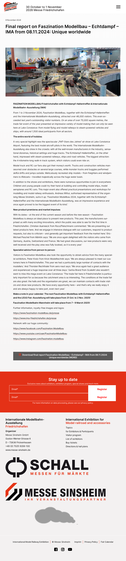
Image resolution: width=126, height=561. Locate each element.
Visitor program (73, 435)
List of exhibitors (74, 439)
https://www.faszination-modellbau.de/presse (36, 313)
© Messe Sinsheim (61, 542)
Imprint (77, 542)
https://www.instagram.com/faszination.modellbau (38, 338)
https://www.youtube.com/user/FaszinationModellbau (40, 333)
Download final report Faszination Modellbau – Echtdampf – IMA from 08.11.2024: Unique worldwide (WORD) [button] (65, 356)
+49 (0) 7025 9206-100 (18, 446)
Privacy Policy (91, 542)
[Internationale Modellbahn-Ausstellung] (11, 6)
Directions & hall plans (77, 446)
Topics (69, 427)
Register (102, 389)
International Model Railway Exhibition (31, 542)
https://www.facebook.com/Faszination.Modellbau (38, 328)
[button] (118, 6)
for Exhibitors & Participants (80, 431)
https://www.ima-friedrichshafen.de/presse (34, 318)
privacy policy (87, 403)
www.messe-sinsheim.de (18, 450)
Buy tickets (71, 442)
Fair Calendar (107, 542)
